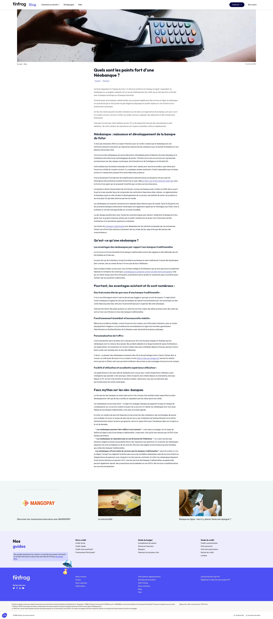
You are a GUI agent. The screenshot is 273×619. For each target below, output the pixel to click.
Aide (80, 5)
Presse (78, 580)
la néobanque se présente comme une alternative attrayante (147, 272)
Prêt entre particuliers (209, 549)
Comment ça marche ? (50, 5)
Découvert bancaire (145, 546)
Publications (80, 586)
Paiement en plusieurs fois (148, 552)
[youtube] (23, 589)
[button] (4, 615)
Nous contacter (144, 586)
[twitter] (14, 589)
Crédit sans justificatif (84, 549)
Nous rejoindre (81, 583)
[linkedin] (20, 589)
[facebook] (17, 589)
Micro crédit (81, 540)
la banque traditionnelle (114, 226)
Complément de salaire (147, 543)
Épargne (141, 549)
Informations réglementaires (149, 577)
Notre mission (81, 577)
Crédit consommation (209, 543)
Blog (25, 64)
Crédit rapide (81, 546)
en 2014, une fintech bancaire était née (157, 181)
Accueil (19, 64)
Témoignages (68, 5)
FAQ (139, 592)
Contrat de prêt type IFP (210, 577)
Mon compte (252, 5)
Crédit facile (80, 543)
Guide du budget (145, 540)
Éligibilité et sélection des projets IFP (215, 580)
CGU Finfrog (143, 583)
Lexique (204, 556)
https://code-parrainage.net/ (148, 358)
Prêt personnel (206, 546)
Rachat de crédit (207, 552)
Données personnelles (147, 580)
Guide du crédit (207, 540)
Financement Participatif (85, 552)
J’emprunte (235, 5)
